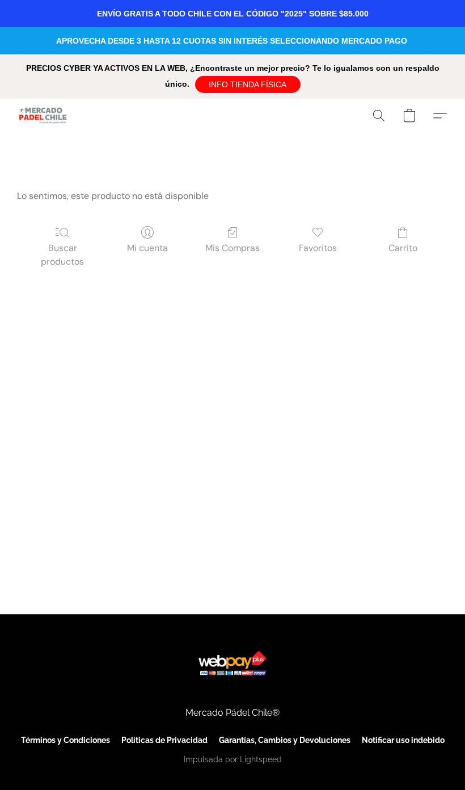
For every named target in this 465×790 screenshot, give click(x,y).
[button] (248, 84)
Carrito (402, 248)
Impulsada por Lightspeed (233, 759)
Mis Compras (232, 248)
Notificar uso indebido (403, 740)
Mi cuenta (147, 248)
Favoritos (318, 248)
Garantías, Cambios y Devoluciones (284, 740)
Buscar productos (62, 254)
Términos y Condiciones (65, 740)
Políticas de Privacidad (164, 740)
